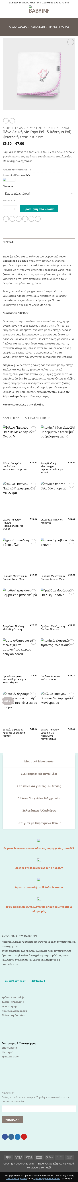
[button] (5, 11)
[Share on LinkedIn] (38, 219)
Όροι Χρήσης (9, 1006)
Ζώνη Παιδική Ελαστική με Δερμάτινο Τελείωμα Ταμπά (52, 468)
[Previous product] (12, 120)
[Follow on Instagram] (11, 1137)
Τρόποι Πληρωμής (13, 1001)
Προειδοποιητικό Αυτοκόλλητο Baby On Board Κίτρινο (15, 679)
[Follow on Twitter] (17, 1137)
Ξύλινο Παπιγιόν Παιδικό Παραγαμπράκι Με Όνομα (13, 524)
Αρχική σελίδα (18, 26)
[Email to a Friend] (25, 219)
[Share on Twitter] (19, 219)
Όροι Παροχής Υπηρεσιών (47, 1178)
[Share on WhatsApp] (6, 219)
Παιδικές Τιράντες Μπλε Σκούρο (50, 678)
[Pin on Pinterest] (31, 219)
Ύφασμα (8, 186)
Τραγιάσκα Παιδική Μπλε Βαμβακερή (13, 628)
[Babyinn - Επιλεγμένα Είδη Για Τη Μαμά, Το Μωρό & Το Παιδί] (39, 11)
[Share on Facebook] (12, 219)
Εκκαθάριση (9, 200)
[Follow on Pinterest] (24, 1137)
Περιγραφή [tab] (9, 242)
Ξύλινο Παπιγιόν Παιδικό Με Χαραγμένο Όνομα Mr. (15, 466)
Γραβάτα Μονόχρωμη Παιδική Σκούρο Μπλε (53, 577)
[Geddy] (9, 180)
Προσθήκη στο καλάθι (39, 209)
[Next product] (6, 120)
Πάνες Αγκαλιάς (59, 26)
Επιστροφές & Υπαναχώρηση (19, 1043)
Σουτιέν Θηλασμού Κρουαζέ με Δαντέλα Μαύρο (14, 732)
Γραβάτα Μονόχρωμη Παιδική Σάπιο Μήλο (15, 577)
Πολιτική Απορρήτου (14, 1010)
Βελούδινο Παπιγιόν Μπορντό (52, 521)
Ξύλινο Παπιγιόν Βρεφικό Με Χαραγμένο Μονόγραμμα (50, 734)
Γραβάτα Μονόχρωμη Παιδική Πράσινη (53, 628)
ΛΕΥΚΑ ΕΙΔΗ (38, 26)
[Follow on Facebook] (5, 1137)
